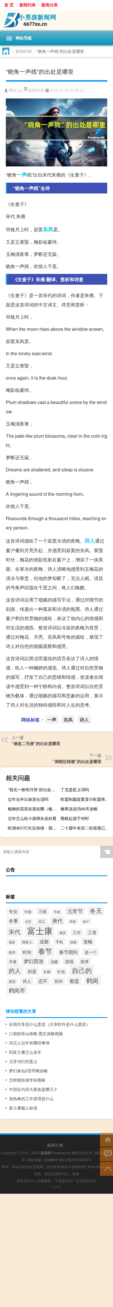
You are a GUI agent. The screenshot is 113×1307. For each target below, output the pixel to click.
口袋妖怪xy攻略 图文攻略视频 (36, 1033)
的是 (32, 971)
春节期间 (68, 952)
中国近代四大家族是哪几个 (33, 1089)
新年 (12, 952)
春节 (45, 951)
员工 (41, 921)
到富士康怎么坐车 (25, 1052)
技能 (73, 942)
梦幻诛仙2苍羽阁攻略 (28, 1070)
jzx (20, 90)
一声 (22, 174)
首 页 (9, 5)
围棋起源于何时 (75, 818)
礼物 (46, 971)
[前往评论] (106, 1153)
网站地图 (35, 1159)
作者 (57, 912)
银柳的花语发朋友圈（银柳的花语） (33, 809)
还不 (43, 980)
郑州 (58, 981)
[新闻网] (56, 20)
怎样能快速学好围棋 (27, 1080)
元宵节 (75, 911)
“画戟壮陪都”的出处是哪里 (77, 761)
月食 (13, 961)
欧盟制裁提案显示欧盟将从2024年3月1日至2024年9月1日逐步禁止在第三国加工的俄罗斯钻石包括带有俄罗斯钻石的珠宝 (86, 799)
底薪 (12, 942)
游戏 (69, 961)
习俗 (42, 911)
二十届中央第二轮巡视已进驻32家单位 (86, 828)
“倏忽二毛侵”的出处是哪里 (36, 743)
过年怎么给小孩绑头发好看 (32, 818)
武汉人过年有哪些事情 (29, 1043)
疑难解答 (51, 1159)
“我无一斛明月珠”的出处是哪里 (33, 789)
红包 (61, 971)
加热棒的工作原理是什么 (31, 1098)
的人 (15, 970)
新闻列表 (27, 5)
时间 (27, 952)
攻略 (88, 941)
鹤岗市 (17, 990)
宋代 (14, 931)
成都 (44, 941)
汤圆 (54, 961)
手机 (59, 942)
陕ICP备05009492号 (75, 1159)
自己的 (82, 970)
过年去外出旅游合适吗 (28, 799)
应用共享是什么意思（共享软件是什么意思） (49, 1024)
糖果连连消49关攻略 (79, 809)
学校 (73, 921)
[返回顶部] (106, 1168)
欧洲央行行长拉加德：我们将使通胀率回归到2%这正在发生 (33, 828)
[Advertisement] (56, 1250)
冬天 (96, 910)
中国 (27, 911)
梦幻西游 (33, 961)
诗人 (90, 540)
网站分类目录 (82, 1152)
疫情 (85, 961)
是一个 (91, 952)
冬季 (13, 921)
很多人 (27, 942)
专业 (13, 911)
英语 (12, 981)
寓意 (62, 932)
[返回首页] (106, 1139)
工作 (77, 932)
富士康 (39, 930)
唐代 (57, 920)
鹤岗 (92, 980)
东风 (48, 229)
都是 (74, 980)
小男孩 (56, 1186)
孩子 (86, 921)
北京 (28, 921)
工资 (92, 932)
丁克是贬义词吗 (75, 789)
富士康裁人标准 (23, 1108)
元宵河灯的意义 (23, 1061)
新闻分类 (49, 5)
